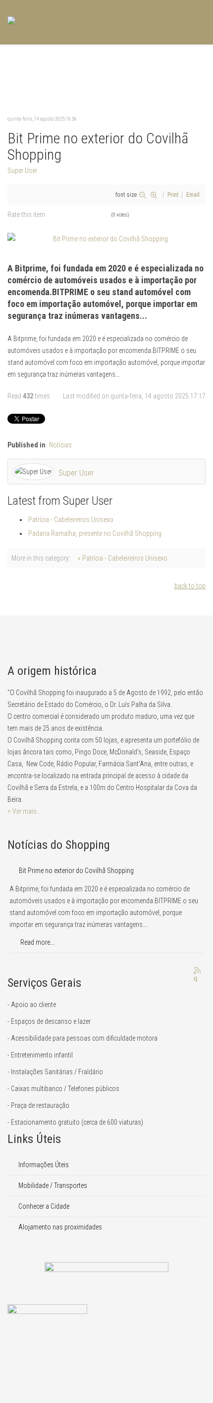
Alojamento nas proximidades (59, 1227)
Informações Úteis (43, 1165)
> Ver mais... (24, 811)
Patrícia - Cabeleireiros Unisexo (70, 520)
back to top (190, 586)
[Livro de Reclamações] (106, 1326)
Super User (22, 171)
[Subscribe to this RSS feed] (198, 971)
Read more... (36, 942)
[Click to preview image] (106, 239)
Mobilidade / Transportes (52, 1185)
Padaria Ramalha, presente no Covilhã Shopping (94, 533)
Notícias (60, 445)
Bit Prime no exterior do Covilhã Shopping (76, 871)
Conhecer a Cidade (43, 1206)
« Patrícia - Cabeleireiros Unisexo (122, 558)
